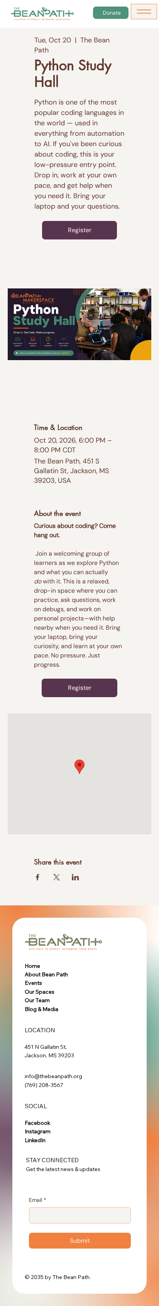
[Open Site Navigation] (144, 11)
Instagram (38, 1131)
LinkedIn (35, 1140)
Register (79, 230)
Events (33, 982)
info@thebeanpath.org (53, 1076)
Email (37, 1199)
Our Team (37, 1000)
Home (32, 965)
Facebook (37, 1122)
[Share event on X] (56, 877)
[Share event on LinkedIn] (75, 877)
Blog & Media (41, 1009)
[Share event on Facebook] (37, 877)
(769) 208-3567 (44, 1085)
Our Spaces (39, 991)
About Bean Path (46, 974)
